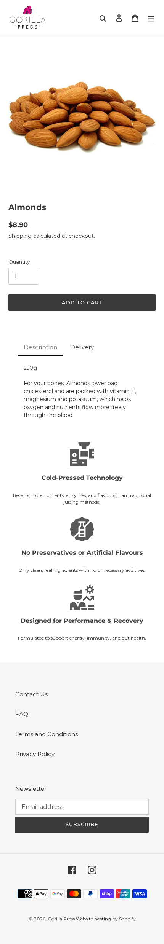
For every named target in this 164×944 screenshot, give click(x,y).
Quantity (19, 262)
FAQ (21, 714)
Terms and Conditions (46, 734)
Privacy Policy (35, 754)
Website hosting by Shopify (106, 919)
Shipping (20, 235)
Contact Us (31, 694)
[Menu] (151, 18)
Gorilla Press (62, 919)
